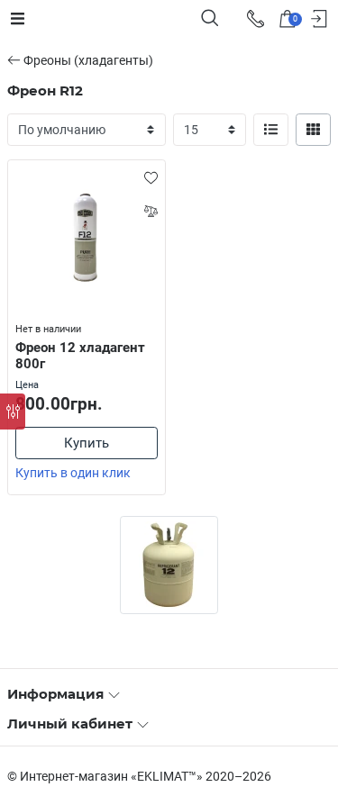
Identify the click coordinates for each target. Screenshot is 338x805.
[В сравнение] (151, 211)
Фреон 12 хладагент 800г (80, 356)
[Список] (271, 129)
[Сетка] (314, 129)
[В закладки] (151, 177)
